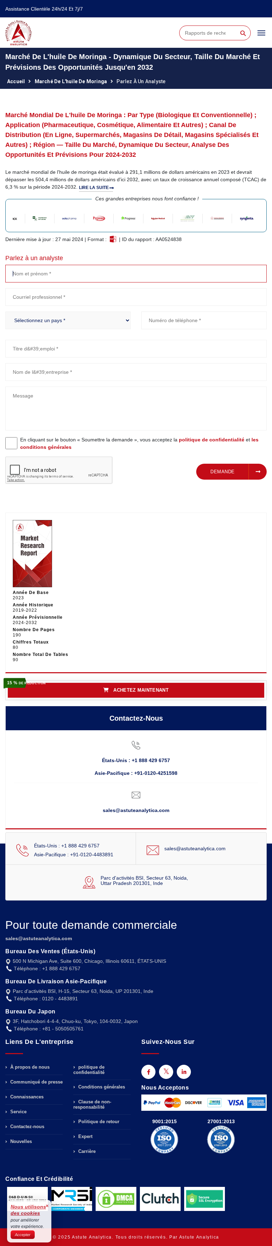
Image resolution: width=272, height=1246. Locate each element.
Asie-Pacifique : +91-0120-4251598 (136, 773)
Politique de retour (98, 1121)
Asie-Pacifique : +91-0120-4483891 (73, 854)
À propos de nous (29, 1067)
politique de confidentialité (211, 439)
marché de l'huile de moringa (71, 81)
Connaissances (26, 1096)
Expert (84, 1136)
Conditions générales (101, 1087)
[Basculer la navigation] (261, 36)
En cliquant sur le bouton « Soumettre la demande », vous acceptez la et (139, 443)
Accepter (22, 1235)
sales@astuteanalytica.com (136, 810)
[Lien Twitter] (166, 1072)
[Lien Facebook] (148, 1072)
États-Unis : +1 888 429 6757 (136, 760)
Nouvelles (20, 1141)
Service (18, 1111)
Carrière (86, 1151)
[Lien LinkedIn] (184, 1072)
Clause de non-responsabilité (92, 1104)
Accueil (16, 81)
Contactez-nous (26, 1126)
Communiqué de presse (36, 1082)
